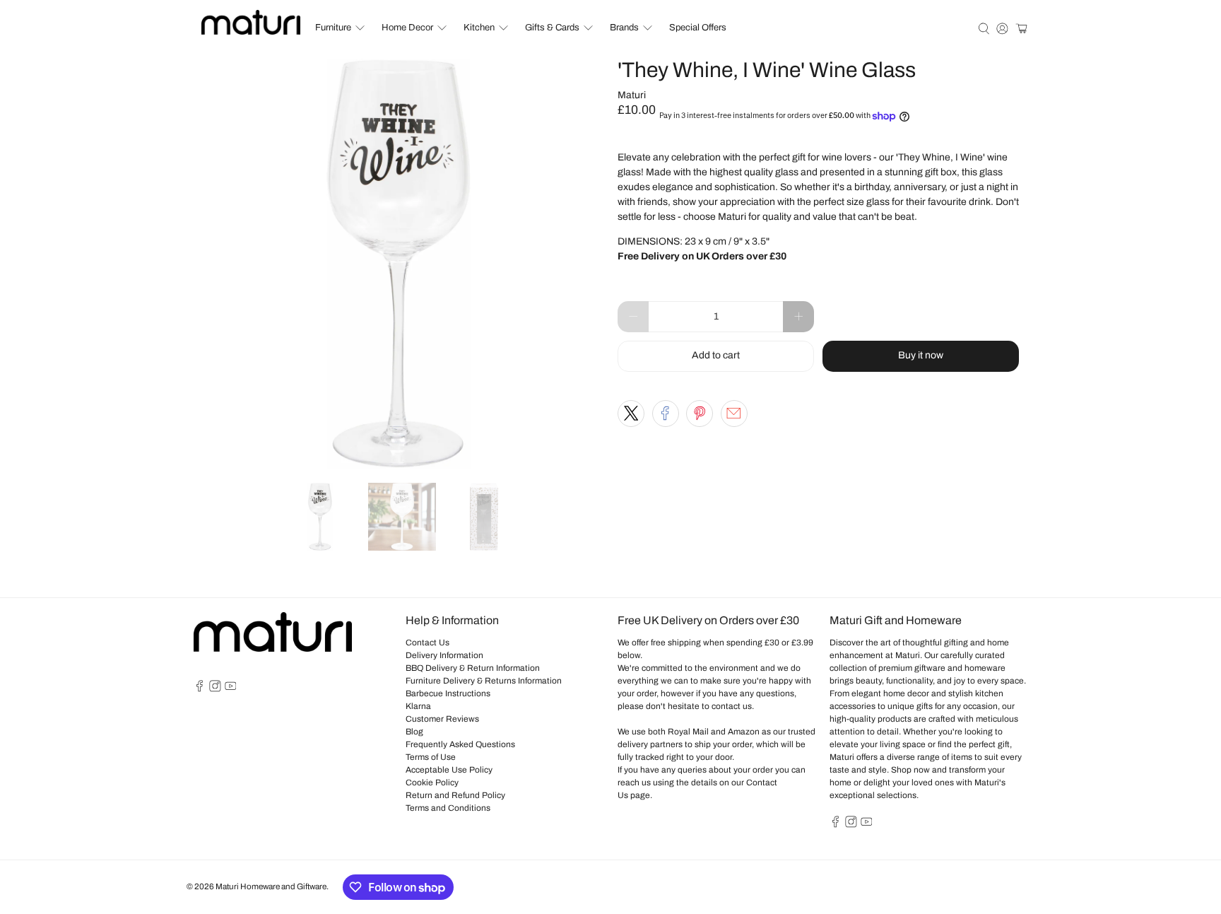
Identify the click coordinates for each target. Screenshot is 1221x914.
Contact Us (427, 643)
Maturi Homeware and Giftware (271, 886)
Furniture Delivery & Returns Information (484, 681)
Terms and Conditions (448, 808)
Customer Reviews (442, 719)
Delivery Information (444, 655)
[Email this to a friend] (734, 413)
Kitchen (479, 28)
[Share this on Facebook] (665, 413)
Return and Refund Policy (455, 795)
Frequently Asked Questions (460, 744)
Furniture (333, 28)
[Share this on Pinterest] (699, 413)
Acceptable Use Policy (449, 770)
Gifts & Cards (552, 28)
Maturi (632, 95)
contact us (732, 706)
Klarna (418, 706)
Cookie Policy (432, 782)
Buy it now (920, 355)
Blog (414, 732)
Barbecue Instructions (448, 693)
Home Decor (407, 28)
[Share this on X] (631, 413)
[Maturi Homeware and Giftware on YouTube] (231, 689)
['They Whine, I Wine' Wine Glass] (398, 264)
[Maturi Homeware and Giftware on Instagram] (215, 689)
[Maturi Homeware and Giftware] (250, 22)
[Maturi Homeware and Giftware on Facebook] (200, 689)
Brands (624, 28)
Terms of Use (431, 757)
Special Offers (697, 28)
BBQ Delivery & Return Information (473, 668)
